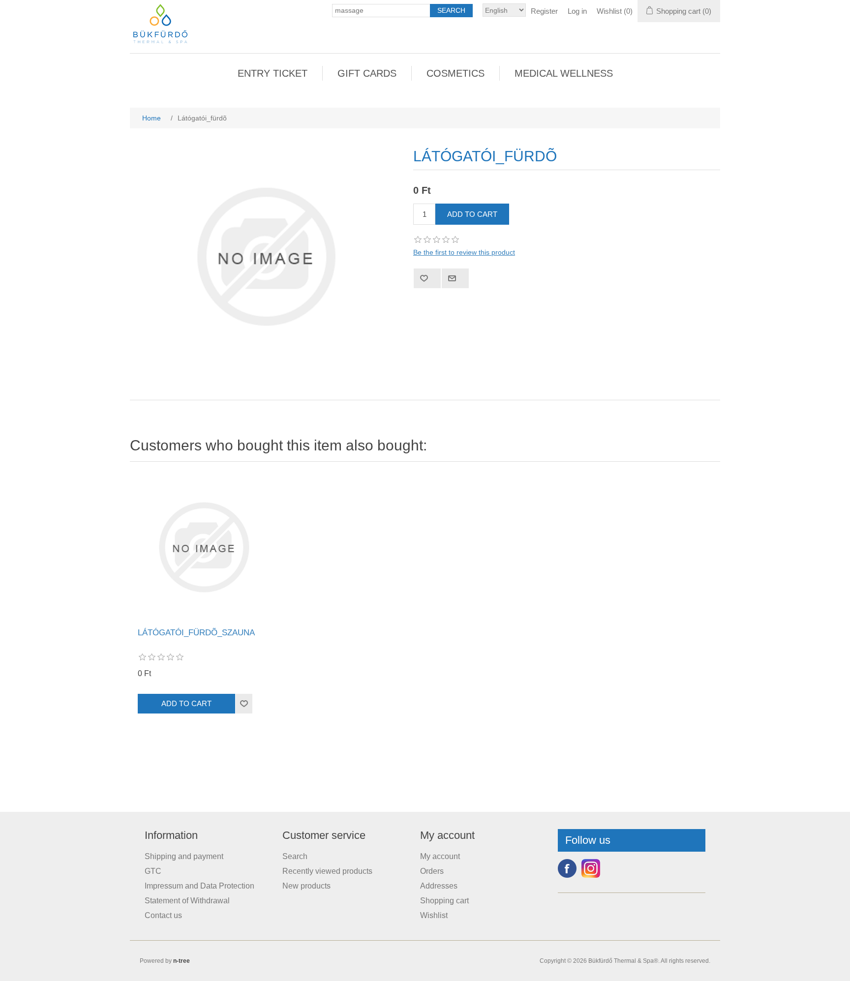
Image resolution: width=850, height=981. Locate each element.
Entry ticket (272, 73)
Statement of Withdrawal (187, 900)
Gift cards (366, 73)
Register (544, 11)
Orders (432, 871)
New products (306, 886)
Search (294, 856)
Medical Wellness (564, 73)
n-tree (181, 960)
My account (440, 856)
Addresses (438, 886)
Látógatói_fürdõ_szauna (196, 632)
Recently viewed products (327, 871)
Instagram (590, 868)
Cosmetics (455, 73)
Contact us (163, 915)
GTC (153, 871)
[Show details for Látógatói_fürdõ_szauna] (203, 547)
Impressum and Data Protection (199, 886)
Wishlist (434, 915)
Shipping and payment (184, 856)
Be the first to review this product (464, 252)
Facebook (567, 868)
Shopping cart (444, 900)
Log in (577, 11)
